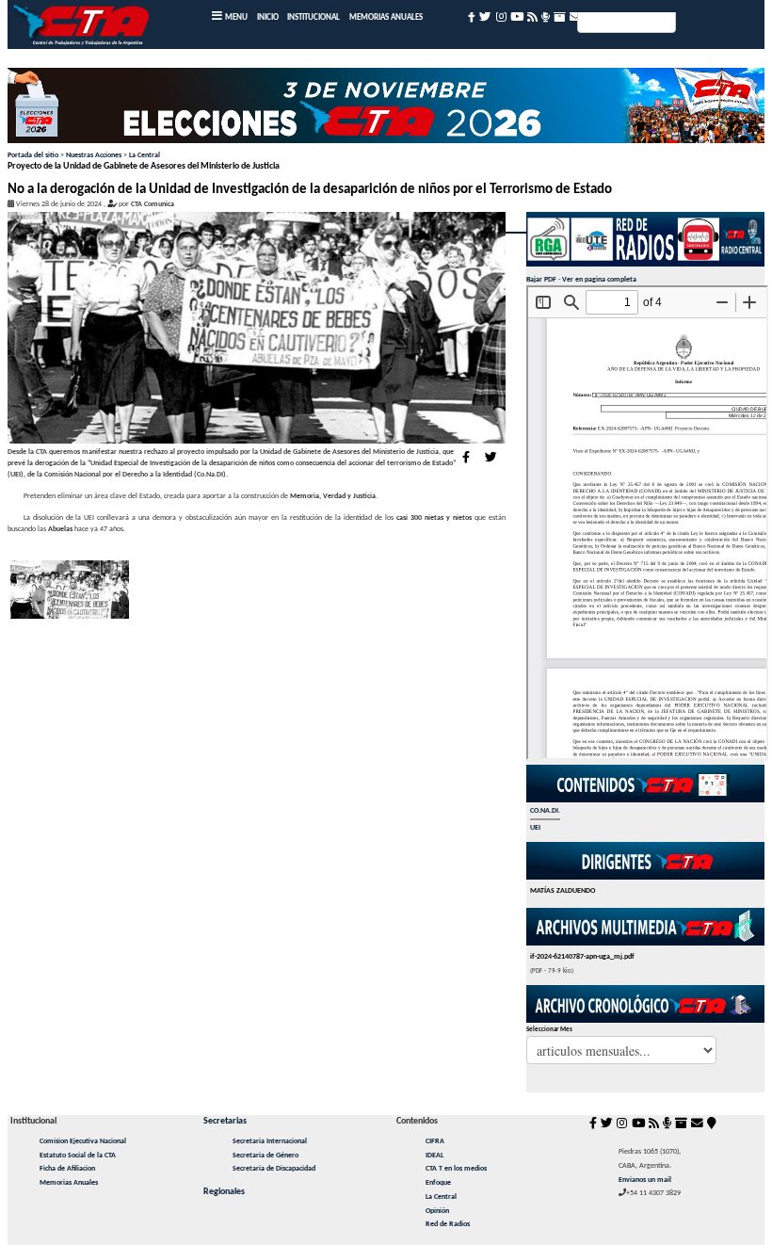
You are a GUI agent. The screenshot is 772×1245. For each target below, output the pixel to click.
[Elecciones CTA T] (386, 109)
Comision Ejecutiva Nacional (83, 1141)
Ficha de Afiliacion (67, 1168)
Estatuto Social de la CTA (78, 1155)
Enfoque (438, 1183)
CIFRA (435, 1141)
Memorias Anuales (69, 1183)
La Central (144, 155)
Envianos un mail (645, 1180)
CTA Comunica (152, 204)
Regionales (224, 1192)
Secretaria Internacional (270, 1141)
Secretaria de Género (265, 1155)
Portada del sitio (33, 155)
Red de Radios (448, 1224)
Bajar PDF (541, 279)
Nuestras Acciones (93, 155)
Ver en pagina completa (599, 279)
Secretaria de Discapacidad (274, 1168)
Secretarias (225, 1121)
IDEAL (434, 1155)
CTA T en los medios (456, 1168)
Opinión (437, 1211)
